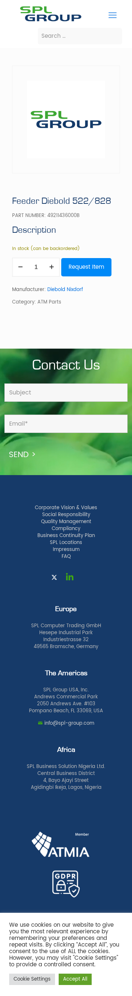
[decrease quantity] (20, 267)
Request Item (86, 267)
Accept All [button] (75, 979)
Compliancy (66, 529)
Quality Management (66, 522)
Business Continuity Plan (66, 536)
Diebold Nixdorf (65, 290)
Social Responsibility (66, 515)
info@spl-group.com (69, 723)
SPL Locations (66, 543)
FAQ (66, 557)
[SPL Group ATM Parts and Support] (50, 21)
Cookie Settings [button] (32, 979)
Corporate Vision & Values (66, 508)
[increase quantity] (51, 267)
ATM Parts (49, 302)
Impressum (66, 550)
